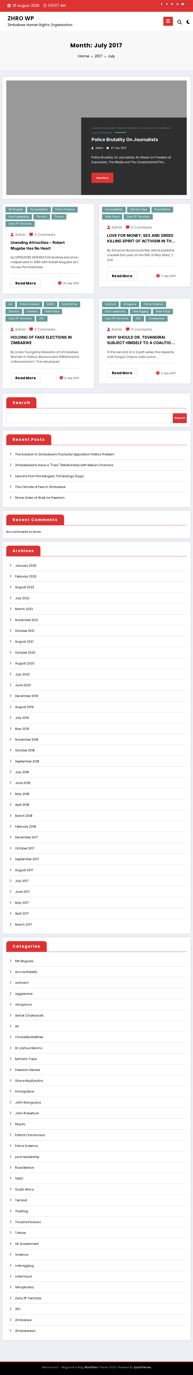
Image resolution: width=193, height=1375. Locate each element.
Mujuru (20, 1124)
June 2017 (22, 892)
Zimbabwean (157, 318)
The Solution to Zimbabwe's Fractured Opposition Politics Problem (64, 454)
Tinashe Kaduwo (28, 1222)
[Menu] (168, 21)
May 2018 (22, 794)
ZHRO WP (21, 18)
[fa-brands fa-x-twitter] (167, 4)
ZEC (41, 318)
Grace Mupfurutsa (29, 1080)
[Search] (180, 22)
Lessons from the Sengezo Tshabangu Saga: (49, 476)
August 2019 (24, 707)
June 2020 (23, 685)
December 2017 (26, 837)
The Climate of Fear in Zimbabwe (40, 487)
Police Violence (143, 128)
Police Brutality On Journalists (124, 139)
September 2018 (27, 761)
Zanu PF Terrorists (101, 133)
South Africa (69, 304)
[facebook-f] (161, 4)
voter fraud (112, 216)
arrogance (111, 128)
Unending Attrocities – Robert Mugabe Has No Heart (38, 245)
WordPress (91, 1367)
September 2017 (27, 859)
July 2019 (22, 718)
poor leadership (161, 128)
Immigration (24, 1091)
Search (21, 402)
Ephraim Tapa (138, 209)
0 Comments (44, 234)
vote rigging (140, 311)
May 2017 (22, 903)
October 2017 (24, 848)
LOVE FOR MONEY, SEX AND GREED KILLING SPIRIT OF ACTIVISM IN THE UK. (140, 238)
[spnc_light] (187, 22)
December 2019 (26, 696)
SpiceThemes (142, 1367)
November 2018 (26, 739)
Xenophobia (24, 1287)
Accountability (39, 209)
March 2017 (23, 924)
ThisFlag (21, 1211)
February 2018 (25, 826)
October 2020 (25, 652)
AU (10, 304)
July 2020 (22, 674)
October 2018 (25, 750)
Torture (59, 216)
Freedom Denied (125, 128)
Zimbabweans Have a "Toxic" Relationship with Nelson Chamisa (64, 465)
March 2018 (23, 816)
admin (99, 148)
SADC (50, 304)
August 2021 (24, 641)
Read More (102, 177)
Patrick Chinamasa (30, 1135)
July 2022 (22, 598)
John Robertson (27, 1113)
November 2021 (26, 620)
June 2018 (22, 783)
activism (110, 304)
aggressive (97, 128)
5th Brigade (16, 209)
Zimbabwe (23, 1320)
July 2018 (22, 772)
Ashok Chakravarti (29, 1015)
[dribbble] (172, 4)
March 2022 (24, 609)
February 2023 (25, 576)
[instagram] (177, 4)
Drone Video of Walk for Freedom (40, 498)
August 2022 (24, 587)
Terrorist (41, 216)
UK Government (27, 1244)
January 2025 (25, 565)
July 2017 (22, 881)
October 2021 (24, 631)
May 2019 (22, 729)
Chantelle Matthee (29, 1037)
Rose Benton (162, 209)
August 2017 (24, 870)
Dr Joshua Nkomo (28, 1048)
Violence (32, 311)
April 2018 (22, 805)
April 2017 (22, 913)
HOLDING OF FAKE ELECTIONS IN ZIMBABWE (41, 340)
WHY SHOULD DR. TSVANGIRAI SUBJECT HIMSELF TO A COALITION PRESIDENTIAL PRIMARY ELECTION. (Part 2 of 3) (140, 340)
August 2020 (24, 663)
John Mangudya (28, 1102)
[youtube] (182, 4)
